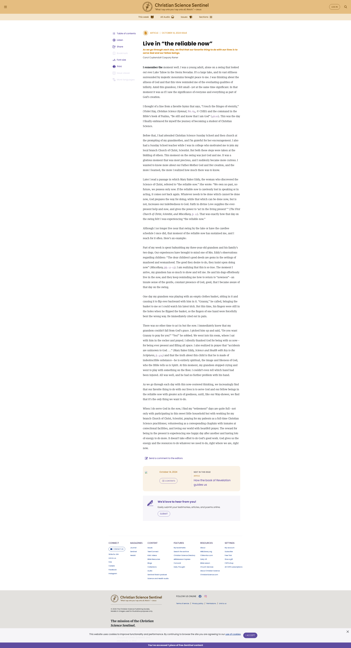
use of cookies (233, 634)
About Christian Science (210, 571)
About (202, 548)
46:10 (215, 116)
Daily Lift (203, 559)
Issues (150, 548)
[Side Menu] (5, 7)
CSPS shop (229, 563)
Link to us (112, 558)
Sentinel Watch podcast (157, 574)
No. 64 (191, 111)
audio (158, 578)
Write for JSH (114, 554)
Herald (132, 555)
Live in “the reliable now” (178, 43)
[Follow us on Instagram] (205, 596)
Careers (112, 566)
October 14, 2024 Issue (174, 32)
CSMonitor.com (206, 555)
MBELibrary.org (206, 551)
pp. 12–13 (169, 267)
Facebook (113, 570)
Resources (206, 543)
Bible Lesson (205, 563)
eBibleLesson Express (182, 559)
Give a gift (229, 559)
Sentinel (133, 551)
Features (179, 543)
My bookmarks (180, 548)
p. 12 (194, 214)
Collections (152, 567)
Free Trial (228, 555)
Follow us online (186, 596)
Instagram (113, 573)
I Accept (250, 635)
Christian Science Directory (184, 555)
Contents (170, 480)
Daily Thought (179, 567)
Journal (133, 548)
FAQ (110, 562)
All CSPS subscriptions (233, 567)
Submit (164, 513)
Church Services (206, 567)
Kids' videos (152, 555)
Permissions (211, 603)
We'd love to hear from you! (177, 501)
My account (229, 548)
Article (154, 32)
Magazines (136, 543)
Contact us (118, 549)
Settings (229, 543)
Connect (114, 543)
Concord (177, 563)
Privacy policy (197, 603)
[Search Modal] (345, 7)
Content (153, 543)
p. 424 (159, 355)
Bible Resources (154, 559)
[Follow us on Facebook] (200, 596)
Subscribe (229, 551)
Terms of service (182, 603)
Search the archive (181, 551)
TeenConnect (153, 551)
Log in (335, 6)
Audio (150, 571)
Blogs (150, 563)
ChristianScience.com (209, 574)
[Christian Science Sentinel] (175, 7)
